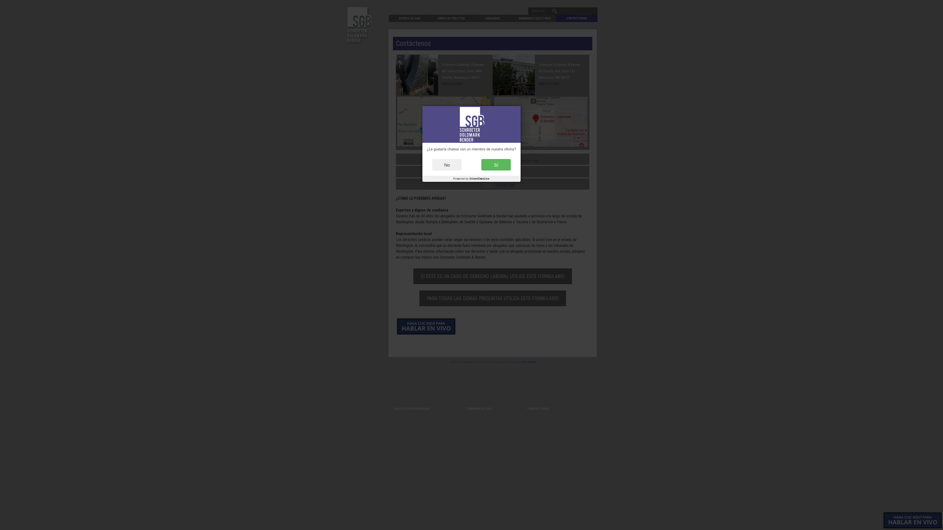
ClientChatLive (480, 178)
